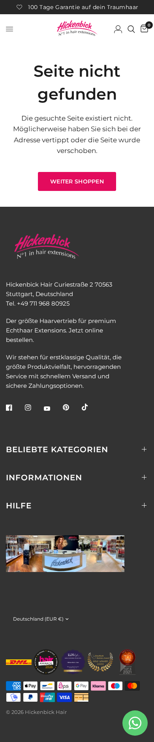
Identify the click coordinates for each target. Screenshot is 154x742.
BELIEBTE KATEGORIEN (57, 449)
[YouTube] (52, 408)
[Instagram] (33, 407)
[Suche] (131, 29)
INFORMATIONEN (44, 477)
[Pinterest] (71, 407)
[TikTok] (90, 407)
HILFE (19, 505)
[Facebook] (14, 407)
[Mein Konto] (118, 29)
